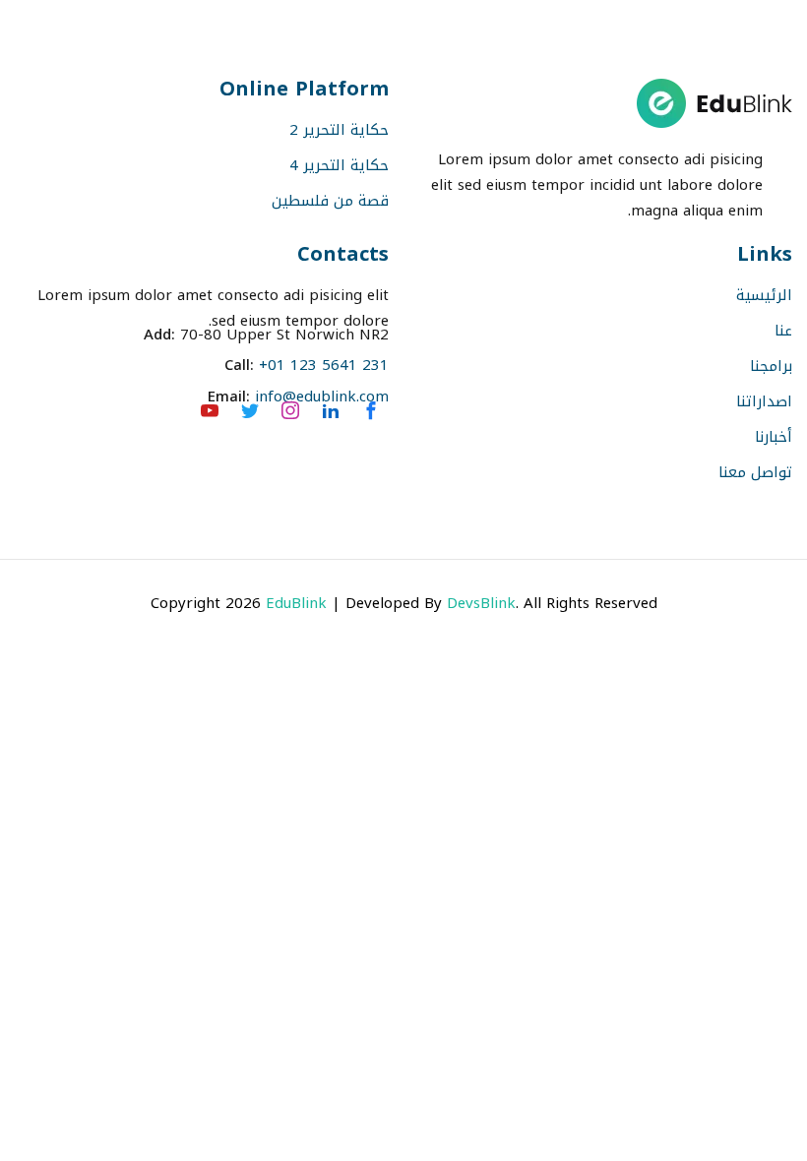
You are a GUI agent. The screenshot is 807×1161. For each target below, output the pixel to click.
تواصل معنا (755, 472)
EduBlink (296, 603)
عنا (783, 330)
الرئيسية (764, 295)
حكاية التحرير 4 (339, 165)
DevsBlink (481, 603)
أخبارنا (773, 437)
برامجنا (771, 366)
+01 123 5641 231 (324, 365)
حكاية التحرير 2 (339, 130)
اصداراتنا (764, 401)
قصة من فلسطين (330, 200)
